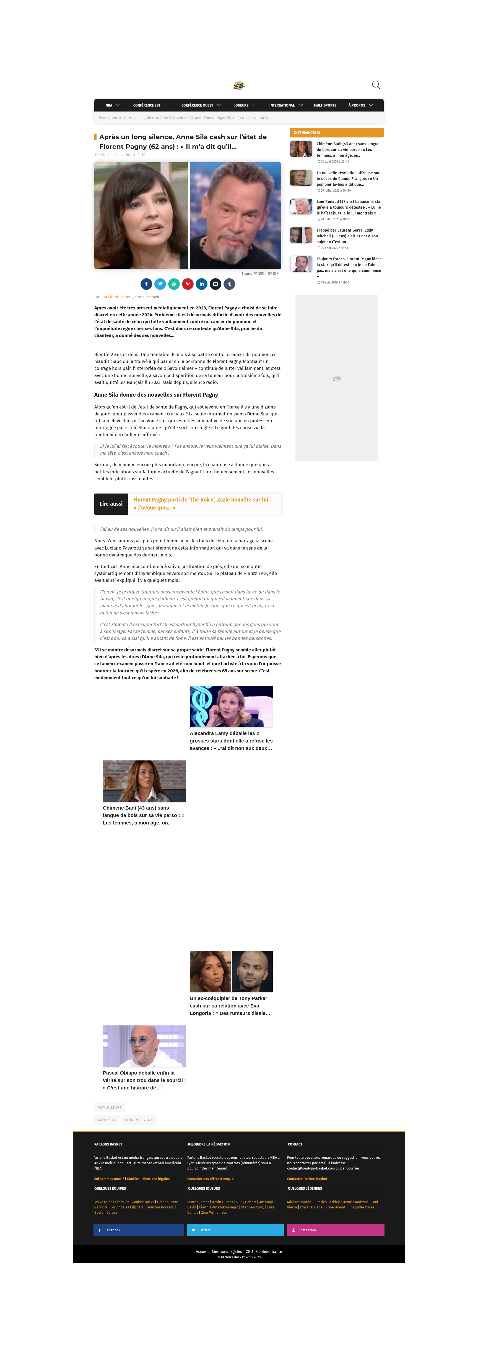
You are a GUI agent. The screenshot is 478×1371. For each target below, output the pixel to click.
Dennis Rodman (355, 1202)
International (282, 105)
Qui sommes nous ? (108, 1179)
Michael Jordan (299, 1202)
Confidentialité (269, 1251)
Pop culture (108, 118)
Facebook (112, 1230)
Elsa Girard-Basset (115, 297)
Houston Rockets (160, 1207)
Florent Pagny (139, 1120)
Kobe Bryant (335, 1207)
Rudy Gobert (246, 1202)
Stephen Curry (252, 1207)
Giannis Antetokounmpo (218, 1207)
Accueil (202, 1251)
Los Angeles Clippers (127, 1207)
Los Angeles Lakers (108, 1202)
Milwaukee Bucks (140, 1202)
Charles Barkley (327, 1202)
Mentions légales (227, 1251)
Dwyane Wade (311, 1207)
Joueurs (241, 105)
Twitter (205, 1230)
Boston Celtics (105, 1212)
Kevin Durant (222, 1202)
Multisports (325, 105)
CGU (249, 1251)
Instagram (307, 1230)
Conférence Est (146, 105)
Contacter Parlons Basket (307, 1179)
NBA (109, 105)
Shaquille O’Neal (362, 1207)
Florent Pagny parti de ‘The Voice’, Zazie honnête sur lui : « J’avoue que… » (202, 504)
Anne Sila (107, 1120)
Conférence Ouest (197, 105)
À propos (357, 105)
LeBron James (198, 1202)
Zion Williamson (214, 1212)
